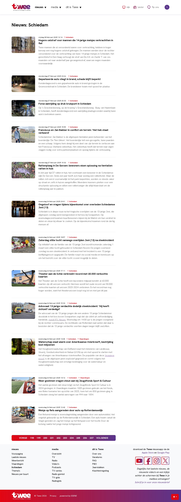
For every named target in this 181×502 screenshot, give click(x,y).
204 (72, 437)
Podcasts (56, 467)
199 (38, 437)
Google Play (163, 452)
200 (45, 437)
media (56, 7)
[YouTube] (139, 460)
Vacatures (97, 457)
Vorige (23, 437)
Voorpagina (17, 453)
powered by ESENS (68, 496)
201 (52, 437)
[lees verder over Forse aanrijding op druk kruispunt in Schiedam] (64, 110)
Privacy (53, 496)
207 (91, 437)
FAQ (94, 460)
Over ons (96, 453)
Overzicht (56, 453)
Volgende (102, 437)
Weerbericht (18, 460)
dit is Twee (73, 7)
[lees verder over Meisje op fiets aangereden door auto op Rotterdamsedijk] (64, 418)
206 (85, 437)
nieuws (40, 7)
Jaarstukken (98, 467)
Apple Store (148, 452)
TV (53, 457)
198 (32, 437)
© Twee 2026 (40, 496)
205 (78, 437)
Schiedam (17, 467)
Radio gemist (58, 474)
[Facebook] (148, 460)
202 (58, 437)
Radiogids (57, 480)
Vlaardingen (17, 463)
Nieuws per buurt (20, 474)
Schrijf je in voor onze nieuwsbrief (152, 482)
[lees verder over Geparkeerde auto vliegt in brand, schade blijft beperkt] (64, 84)
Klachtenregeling (100, 470)
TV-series (57, 470)
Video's (55, 463)
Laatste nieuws (19, 457)
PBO (94, 463)
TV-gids (56, 477)
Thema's (16, 470)
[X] (165, 460)
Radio (54, 460)
